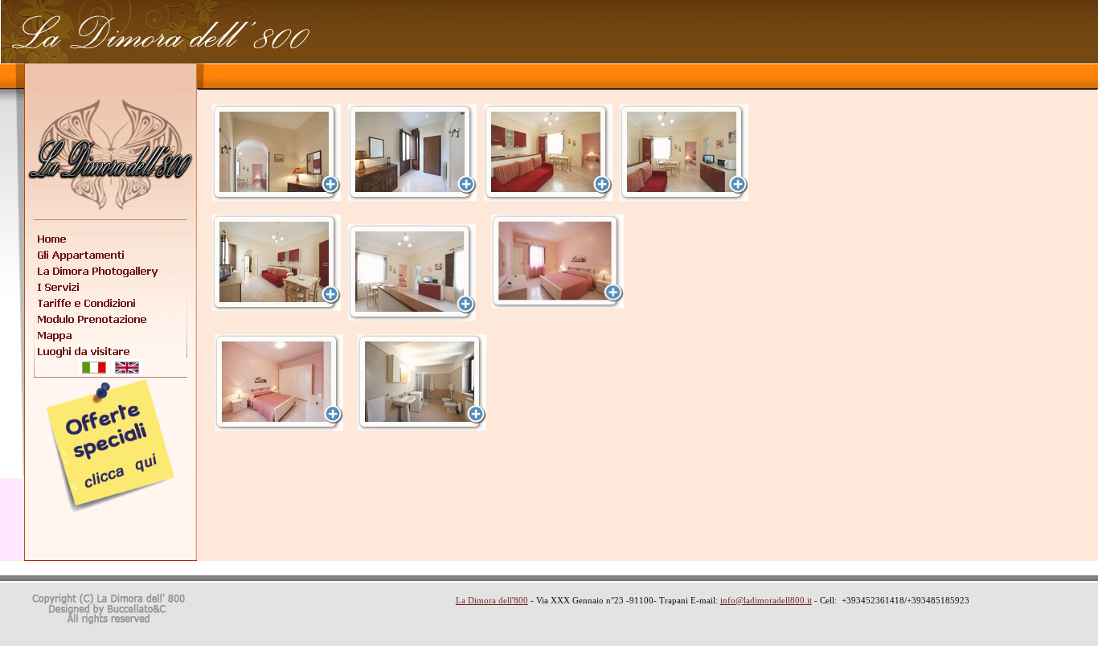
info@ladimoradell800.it (766, 600)
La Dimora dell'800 (492, 600)
